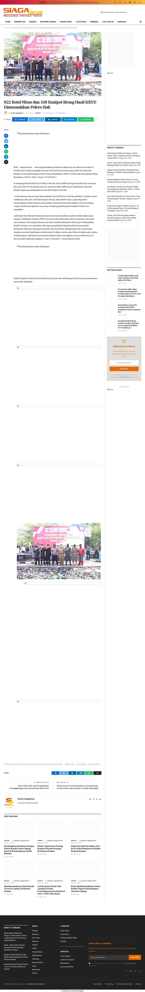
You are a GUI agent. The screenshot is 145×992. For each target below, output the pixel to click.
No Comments (50, 113)
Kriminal (94, 22)
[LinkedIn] (6, 146)
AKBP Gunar (69, 764)
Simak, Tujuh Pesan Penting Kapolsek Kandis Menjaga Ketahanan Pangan (76, 2)
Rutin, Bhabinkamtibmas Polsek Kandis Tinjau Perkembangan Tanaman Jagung (85, 888)
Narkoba (121, 22)
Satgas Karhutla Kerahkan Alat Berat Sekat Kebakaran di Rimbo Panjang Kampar (86, 848)
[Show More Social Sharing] (96, 119)
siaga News (17, 28)
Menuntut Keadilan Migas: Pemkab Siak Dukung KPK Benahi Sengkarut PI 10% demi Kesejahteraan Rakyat (129, 292)
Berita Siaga (81, 764)
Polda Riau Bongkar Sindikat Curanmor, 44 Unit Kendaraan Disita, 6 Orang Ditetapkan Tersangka (123, 208)
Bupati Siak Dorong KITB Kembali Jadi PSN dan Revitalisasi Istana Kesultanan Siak (129, 308)
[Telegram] (6, 157)
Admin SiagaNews (17, 113)
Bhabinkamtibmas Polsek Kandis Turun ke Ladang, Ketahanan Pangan (19, 888)
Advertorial (66, 22)
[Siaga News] (23, 12)
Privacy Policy (125, 377)
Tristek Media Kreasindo (36, 984)
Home (7, 22)
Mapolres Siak (94, 764)
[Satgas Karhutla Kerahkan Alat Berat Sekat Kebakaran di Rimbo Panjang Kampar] (86, 829)
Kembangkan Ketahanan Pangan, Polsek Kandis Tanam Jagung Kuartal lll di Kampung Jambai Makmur (19, 850)
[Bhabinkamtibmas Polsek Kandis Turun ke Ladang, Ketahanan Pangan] (19, 869)
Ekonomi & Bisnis (48, 22)
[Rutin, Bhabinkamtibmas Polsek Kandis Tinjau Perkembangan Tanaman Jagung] (86, 869)
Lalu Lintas (108, 22)
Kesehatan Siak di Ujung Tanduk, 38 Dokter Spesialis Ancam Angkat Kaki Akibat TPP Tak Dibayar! (128, 324)
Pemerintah (19, 22)
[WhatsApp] (6, 151)
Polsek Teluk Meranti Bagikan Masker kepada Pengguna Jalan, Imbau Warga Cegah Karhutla (121, 217)
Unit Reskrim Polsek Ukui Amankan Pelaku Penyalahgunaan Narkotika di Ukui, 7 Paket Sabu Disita (51, 890)
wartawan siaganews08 (21, 840)
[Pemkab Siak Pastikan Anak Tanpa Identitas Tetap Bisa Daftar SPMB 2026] (111, 278)
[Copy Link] (6, 162)
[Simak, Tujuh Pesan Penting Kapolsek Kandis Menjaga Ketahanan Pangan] (52, 829)
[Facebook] (6, 136)
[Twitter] (6, 141)
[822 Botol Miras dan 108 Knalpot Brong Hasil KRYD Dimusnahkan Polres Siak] (52, 64)
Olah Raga (81, 22)
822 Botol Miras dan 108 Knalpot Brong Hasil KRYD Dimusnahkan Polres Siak (33, 764)
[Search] (140, 21)
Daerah (32, 22)
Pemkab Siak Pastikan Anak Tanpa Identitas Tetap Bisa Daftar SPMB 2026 (128, 278)
